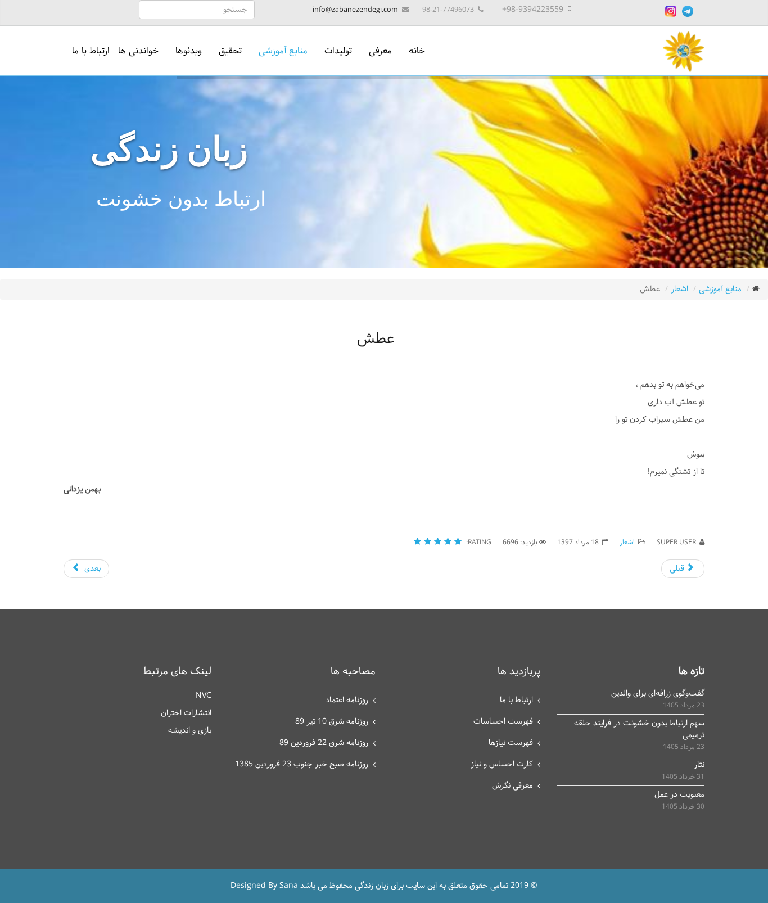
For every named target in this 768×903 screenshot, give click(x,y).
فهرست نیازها (511, 743)
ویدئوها (188, 50)
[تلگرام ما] (687, 11)
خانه (417, 50)
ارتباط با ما (91, 50)
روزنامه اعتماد (347, 700)
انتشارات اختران (186, 713)
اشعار (679, 289)
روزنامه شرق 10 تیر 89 (331, 721)
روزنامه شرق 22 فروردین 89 (323, 743)
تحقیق (230, 50)
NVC (203, 695)
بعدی (91, 568)
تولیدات (338, 50)
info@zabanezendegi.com (355, 10)
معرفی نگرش (512, 785)
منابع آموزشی (283, 50)
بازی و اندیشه (189, 730)
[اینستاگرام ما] (670, 11)
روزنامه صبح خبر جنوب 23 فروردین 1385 (301, 764)
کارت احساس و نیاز (502, 764)
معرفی (380, 50)
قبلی (678, 568)
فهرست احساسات (503, 721)
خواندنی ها (138, 50)
